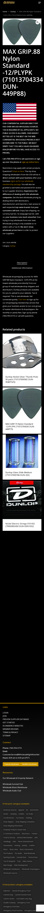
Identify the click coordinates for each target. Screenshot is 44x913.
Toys (19, 861)
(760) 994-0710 (15, 748)
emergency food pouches (13, 910)
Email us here (18, 171)
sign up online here (30, 162)
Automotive (34, 810)
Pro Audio (18, 853)
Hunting (17, 845)
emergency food (23, 902)
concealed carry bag (24, 899)
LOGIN (5, 712)
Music (5, 849)
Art (27, 810)
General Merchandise (24, 837)
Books (5, 814)
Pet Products (8, 853)
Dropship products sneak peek (14, 830)
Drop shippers (8, 822)
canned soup (8, 895)
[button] (39, 3)
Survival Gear (21, 857)
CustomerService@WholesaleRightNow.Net (21, 754)
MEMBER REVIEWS (11, 729)
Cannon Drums (8, 899)
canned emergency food (21, 891)
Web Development (21, 865)
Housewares (8, 845)
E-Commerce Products (11, 833)
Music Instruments (26, 849)
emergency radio (30, 910)
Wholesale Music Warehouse (15, 787)
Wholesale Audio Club (12, 790)
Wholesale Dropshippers (31, 869)
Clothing (29, 818)
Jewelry (24, 845)
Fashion (34, 833)
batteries (6, 891)
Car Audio (29, 814)
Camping (13, 814)
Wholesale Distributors (11, 869)
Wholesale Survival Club (13, 784)
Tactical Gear (33, 857)
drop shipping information (13, 826)
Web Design (7, 865)
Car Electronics (8, 818)
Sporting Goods (9, 857)
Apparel (21, 810)
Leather (32, 845)
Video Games (27, 861)
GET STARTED (9, 722)
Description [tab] (22, 262)
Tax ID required (9, 861)
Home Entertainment (25, 841)
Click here (22, 299)
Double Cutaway (9, 902)
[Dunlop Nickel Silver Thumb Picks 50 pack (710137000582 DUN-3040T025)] (22, 353)
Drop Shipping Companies (25, 822)
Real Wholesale (29, 853)
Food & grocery (9, 837)
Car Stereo (20, 818)
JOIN (5, 716)
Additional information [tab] (22, 268)
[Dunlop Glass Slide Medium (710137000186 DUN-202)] (22, 451)
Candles (21, 814)
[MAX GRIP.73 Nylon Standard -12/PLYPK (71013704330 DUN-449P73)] (22, 403)
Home (5, 11)
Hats (14, 841)
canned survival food (23, 895)
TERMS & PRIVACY (10, 732)
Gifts (36, 837)
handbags (7, 841)
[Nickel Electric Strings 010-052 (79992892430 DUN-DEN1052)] (22, 499)
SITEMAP (6, 735)
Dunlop (13, 11)
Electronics (26, 833)
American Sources (10, 810)
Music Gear (14, 849)
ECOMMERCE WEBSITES (13, 726)
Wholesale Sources (10, 873)
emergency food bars (11, 906)
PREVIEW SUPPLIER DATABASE (16, 719)
